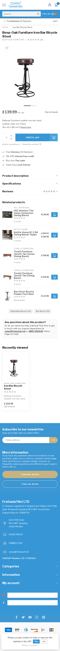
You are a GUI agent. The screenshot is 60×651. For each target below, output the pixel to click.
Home (5, 27)
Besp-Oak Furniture (13, 40)
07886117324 (15, 543)
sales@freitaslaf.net (15, 331)
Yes (36, 641)
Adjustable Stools (20, 311)
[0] (56, 5)
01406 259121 (16, 534)
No (44, 641)
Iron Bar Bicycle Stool (22, 27)
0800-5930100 (36, 331)
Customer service (30, 474)
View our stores (30, 484)
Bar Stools (43, 311)
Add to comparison (11, 144)
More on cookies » (30, 645)
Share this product (31, 144)
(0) (41, 39)
